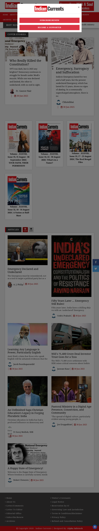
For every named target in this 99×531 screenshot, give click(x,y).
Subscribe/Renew (49, 20)
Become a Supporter (49, 27)
